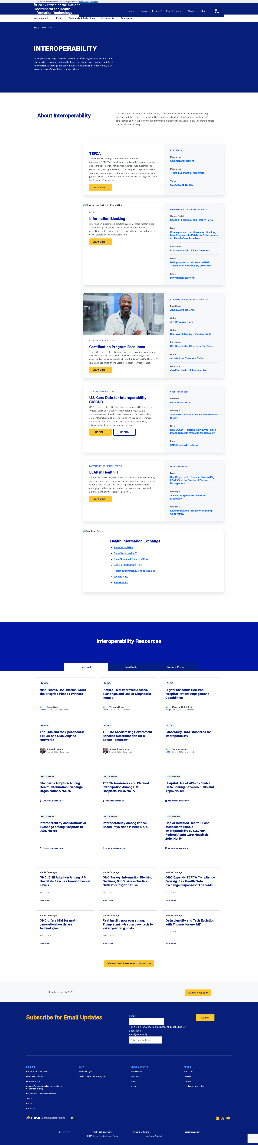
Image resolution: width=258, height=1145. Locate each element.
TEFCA (29, 1098)
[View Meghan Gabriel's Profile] (168, 710)
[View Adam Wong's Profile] (43, 710)
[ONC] (48, 1118)
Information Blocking (182, 277)
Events (134, 1086)
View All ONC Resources (121, 963)
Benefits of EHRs (123, 547)
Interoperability (33, 1081)
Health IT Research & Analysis (92, 1076)
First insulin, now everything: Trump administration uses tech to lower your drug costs (128, 924)
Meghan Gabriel (180, 707)
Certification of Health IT (37, 1071)
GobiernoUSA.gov (192, 1132)
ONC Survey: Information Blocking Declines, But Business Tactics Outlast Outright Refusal (127, 881)
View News (45, 900)
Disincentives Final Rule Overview (189, 250)
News (133, 1081)
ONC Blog (135, 1076)
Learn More (98, 187)
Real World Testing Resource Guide (190, 334)
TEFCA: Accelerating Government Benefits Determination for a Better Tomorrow (127, 736)
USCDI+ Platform (180, 402)
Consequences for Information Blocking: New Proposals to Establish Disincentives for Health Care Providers (194, 235)
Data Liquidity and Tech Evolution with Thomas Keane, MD (189, 922)
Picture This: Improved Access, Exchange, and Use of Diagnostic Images (127, 694)
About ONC (189, 1071)
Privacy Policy (64, 1132)
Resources (31, 1108)
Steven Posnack (54, 749)
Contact (187, 1081)
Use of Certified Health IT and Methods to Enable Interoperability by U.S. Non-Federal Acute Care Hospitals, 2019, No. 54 (187, 830)
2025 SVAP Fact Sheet (182, 310)
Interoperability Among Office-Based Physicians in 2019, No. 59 (126, 825)
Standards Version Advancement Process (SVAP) (194, 416)
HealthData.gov (85, 1071)
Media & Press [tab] (175, 667)
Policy (29, 1103)
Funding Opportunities (194, 1086)
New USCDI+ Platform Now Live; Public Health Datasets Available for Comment (193, 431)
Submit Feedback (198, 992)
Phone (132, 1016)
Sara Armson (179, 749)
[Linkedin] (216, 1118)
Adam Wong (52, 707)
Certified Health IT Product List (188, 370)
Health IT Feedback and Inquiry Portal (192, 220)
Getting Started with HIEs (128, 565)
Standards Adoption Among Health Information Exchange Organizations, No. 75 (61, 787)
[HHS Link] (75, 1119)
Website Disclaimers (102, 1132)
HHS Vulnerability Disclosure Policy (102, 1136)
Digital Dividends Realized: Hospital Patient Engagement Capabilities (187, 694)
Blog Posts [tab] (86, 667)
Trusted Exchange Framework (187, 172)
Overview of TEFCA (181, 185)
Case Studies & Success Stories (132, 559)
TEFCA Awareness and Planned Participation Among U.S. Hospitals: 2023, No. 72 (126, 787)
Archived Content (154, 1136)
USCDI (99, 432)
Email (138, 1034)
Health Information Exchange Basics (134, 571)
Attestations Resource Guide (186, 358)
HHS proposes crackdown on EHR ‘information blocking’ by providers (190, 264)
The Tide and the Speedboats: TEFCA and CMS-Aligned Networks (62, 736)
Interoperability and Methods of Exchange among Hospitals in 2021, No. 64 (63, 827)
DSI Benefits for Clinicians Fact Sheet (192, 346)
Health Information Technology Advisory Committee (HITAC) (44, 1087)
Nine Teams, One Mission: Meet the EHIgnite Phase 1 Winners (63, 692)
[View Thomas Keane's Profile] (106, 710)
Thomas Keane (117, 707)
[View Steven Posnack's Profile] (43, 751)
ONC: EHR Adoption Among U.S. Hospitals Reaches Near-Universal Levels (65, 881)
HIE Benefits (121, 582)
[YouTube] (227, 1118)
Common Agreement (182, 160)
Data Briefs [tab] (131, 667)
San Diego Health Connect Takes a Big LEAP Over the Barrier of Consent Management (192, 480)
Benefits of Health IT (125, 553)
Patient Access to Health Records (41, 1093)
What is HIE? (121, 576)
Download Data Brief (53, 801)
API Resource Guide (182, 322)
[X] (221, 1118)
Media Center (137, 1071)
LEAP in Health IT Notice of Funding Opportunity (191, 512)
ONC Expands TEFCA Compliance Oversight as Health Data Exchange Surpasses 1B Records (190, 881)
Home (36, 27)
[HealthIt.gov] (57, 11)
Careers (187, 1076)
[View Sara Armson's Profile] (168, 752)
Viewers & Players (141, 1132)
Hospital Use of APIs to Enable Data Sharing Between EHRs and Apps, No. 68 (189, 787)
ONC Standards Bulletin (184, 445)
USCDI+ (124, 432)
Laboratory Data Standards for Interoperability (188, 734)
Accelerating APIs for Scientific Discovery (188, 497)
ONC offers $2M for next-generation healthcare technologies (58, 924)
